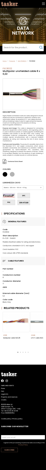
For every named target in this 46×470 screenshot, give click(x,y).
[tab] (18, 352)
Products (12, 61)
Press (3, 388)
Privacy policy (17, 419)
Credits (3, 400)
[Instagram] (6, 380)
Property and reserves (9, 397)
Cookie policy (6, 419)
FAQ (2, 391)
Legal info (4, 394)
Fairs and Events (7, 385)
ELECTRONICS (22, 61)
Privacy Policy (23, 445)
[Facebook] (2, 380)
